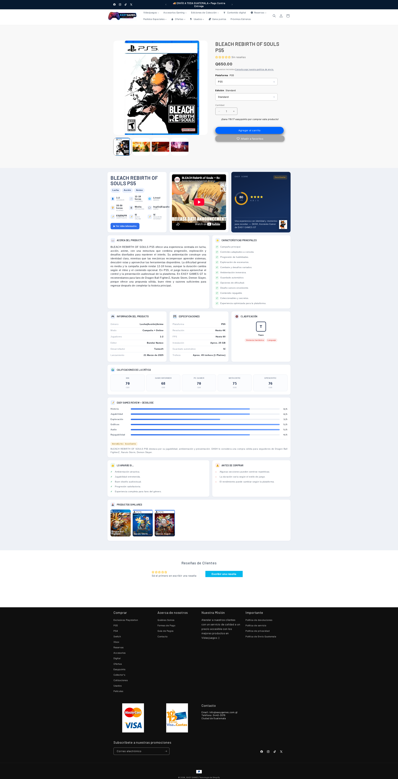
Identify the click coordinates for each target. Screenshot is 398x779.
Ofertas (117, 664)
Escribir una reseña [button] (224, 574)
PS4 (115, 631)
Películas (118, 691)
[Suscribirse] (165, 751)
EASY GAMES (192, 777)
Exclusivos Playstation (125, 620)
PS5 (115, 625)
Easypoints (119, 669)
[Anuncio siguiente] (232, 4)
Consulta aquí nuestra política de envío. (254, 69)
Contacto (162, 636)
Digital (116, 658)
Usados (117, 685)
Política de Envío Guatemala (260, 636)
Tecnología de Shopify (209, 777)
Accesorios (119, 653)
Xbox (116, 642)
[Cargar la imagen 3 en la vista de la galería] (160, 147)
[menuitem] (151, 12)
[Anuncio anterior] (165, 4)
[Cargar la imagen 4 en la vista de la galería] (179, 147)
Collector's (119, 674)
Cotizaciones (120, 680)
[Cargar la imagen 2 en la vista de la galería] (141, 147)
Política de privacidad (257, 631)
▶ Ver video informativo (125, 226)
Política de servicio (255, 625)
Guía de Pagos (165, 631)
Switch (117, 636)
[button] (288, 15)
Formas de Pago (166, 625)
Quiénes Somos (165, 620)
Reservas (118, 647)
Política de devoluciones (258, 620)
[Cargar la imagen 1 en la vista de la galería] (122, 147)
